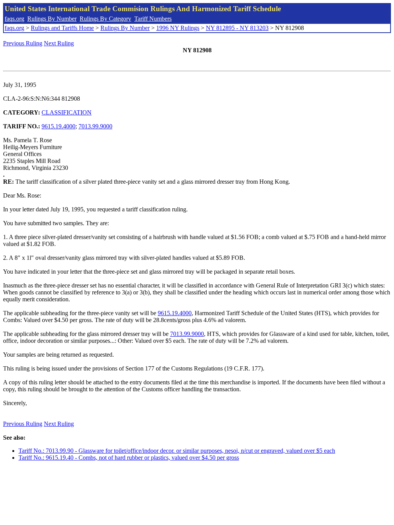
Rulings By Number (52, 18)
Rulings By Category (105, 18)
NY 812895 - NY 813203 (237, 28)
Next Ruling (59, 43)
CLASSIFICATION (67, 112)
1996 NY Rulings (177, 28)
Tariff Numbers (153, 18)
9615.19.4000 (58, 126)
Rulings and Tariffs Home (62, 28)
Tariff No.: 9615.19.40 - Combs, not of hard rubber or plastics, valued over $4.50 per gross (128, 457)
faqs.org (14, 18)
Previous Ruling (22, 43)
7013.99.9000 (95, 126)
